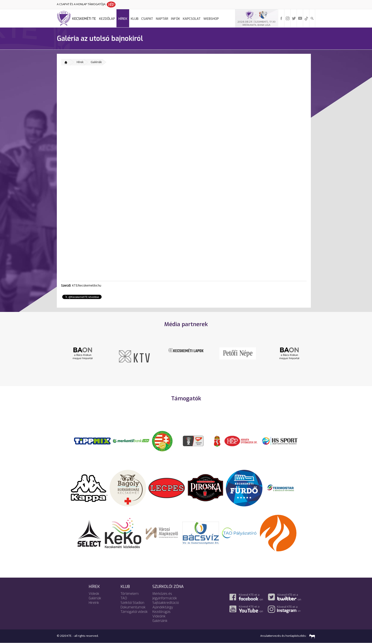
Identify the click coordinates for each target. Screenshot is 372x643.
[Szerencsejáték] (92, 440)
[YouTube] (300, 18)
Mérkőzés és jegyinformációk (164, 595)
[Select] (89, 532)
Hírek (122, 19)
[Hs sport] (279, 440)
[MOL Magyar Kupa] (193, 440)
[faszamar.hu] (311, 636)
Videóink (159, 616)
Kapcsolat (192, 19)
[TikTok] (306, 18)
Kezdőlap (107, 19)
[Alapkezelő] (162, 532)
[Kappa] (89, 487)
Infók (175, 19)
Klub (134, 19)
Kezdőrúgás (161, 611)
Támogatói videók (134, 611)
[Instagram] (288, 18)
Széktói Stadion (132, 602)
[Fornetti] (278, 532)
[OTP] (131, 440)
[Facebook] (281, 18)
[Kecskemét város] (217, 440)
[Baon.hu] (83, 353)
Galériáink (159, 620)
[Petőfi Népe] (237, 353)
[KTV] (134, 356)
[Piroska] (205, 487)
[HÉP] (241, 440)
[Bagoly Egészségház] (128, 487)
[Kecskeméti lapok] (186, 349)
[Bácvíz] (200, 532)
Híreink (94, 602)
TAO (124, 598)
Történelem (130, 593)
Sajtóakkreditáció (165, 602)
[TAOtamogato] (239, 532)
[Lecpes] (166, 487)
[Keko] (123, 532)
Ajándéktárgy (162, 607)
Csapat (147, 19)
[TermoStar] (283, 487)
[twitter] (294, 18)
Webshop (211, 19)
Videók (94, 593)
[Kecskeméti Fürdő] (244, 487)
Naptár (162, 19)
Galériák (96, 62)
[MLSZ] (162, 440)
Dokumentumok (133, 607)
